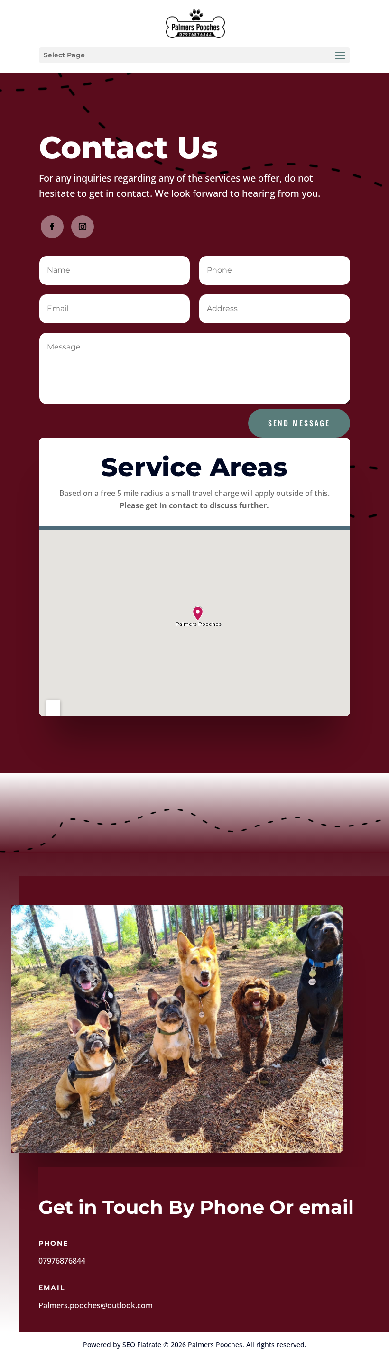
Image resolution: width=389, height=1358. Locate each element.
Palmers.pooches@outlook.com (95, 1305)
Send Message (299, 423)
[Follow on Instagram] (82, 226)
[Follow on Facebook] (52, 226)
